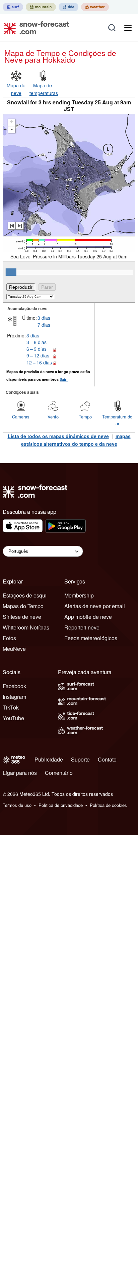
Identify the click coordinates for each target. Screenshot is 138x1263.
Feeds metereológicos (90, 638)
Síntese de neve (22, 616)
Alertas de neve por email (94, 606)
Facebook (14, 686)
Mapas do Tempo (23, 606)
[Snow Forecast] (34, 27)
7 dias (44, 324)
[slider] (11, 272)
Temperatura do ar (117, 419)
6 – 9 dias (36, 348)
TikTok (11, 707)
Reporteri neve (81, 627)
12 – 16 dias (39, 362)
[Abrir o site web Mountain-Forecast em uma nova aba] (41, 7)
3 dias (44, 317)
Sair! (64, 379)
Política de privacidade (61, 805)
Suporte (80, 759)
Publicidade (48, 759)
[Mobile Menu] (128, 28)
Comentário (59, 773)
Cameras (20, 416)
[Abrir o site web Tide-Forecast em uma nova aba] (68, 7)
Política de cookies (108, 805)
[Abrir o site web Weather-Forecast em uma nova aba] (95, 7)
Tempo (85, 416)
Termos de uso (17, 805)
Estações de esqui (25, 595)
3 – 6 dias (36, 342)
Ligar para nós (20, 773)
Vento (53, 416)
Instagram (14, 697)
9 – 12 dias (37, 355)
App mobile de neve (88, 616)
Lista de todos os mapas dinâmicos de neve (58, 436)
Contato (107, 759)
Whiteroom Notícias (26, 627)
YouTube (13, 718)
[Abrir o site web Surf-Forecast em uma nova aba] (13, 7)
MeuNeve (14, 649)
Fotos (9, 638)
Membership (79, 595)
